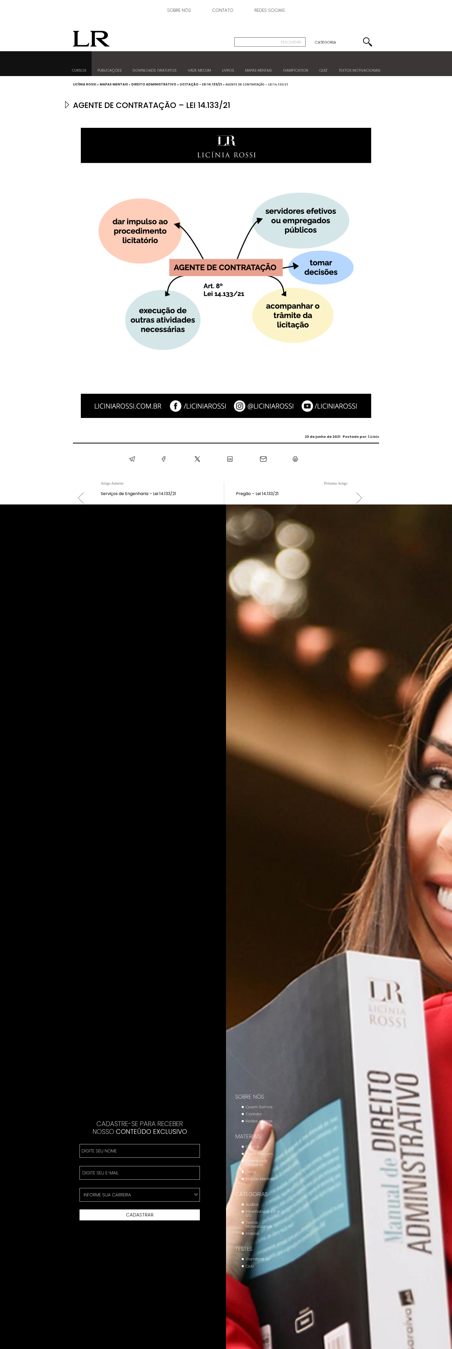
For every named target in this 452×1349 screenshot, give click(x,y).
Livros (228, 70)
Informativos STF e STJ (263, 1213)
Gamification (295, 70)
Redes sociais (270, 10)
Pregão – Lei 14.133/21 (257, 494)
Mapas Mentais (258, 70)
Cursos (79, 70)
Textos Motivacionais (259, 1224)
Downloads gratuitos (155, 70)
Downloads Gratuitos (256, 1162)
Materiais (248, 1136)
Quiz (323, 70)
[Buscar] (367, 42)
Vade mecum (199, 70)
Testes (243, 1249)
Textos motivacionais (359, 70)
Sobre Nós (249, 1097)
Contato (222, 10)
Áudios (252, 1204)
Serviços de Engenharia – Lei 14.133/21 (138, 494)
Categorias (251, 1194)
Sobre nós (179, 10)
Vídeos (252, 1233)
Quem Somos (259, 1107)
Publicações (110, 70)
